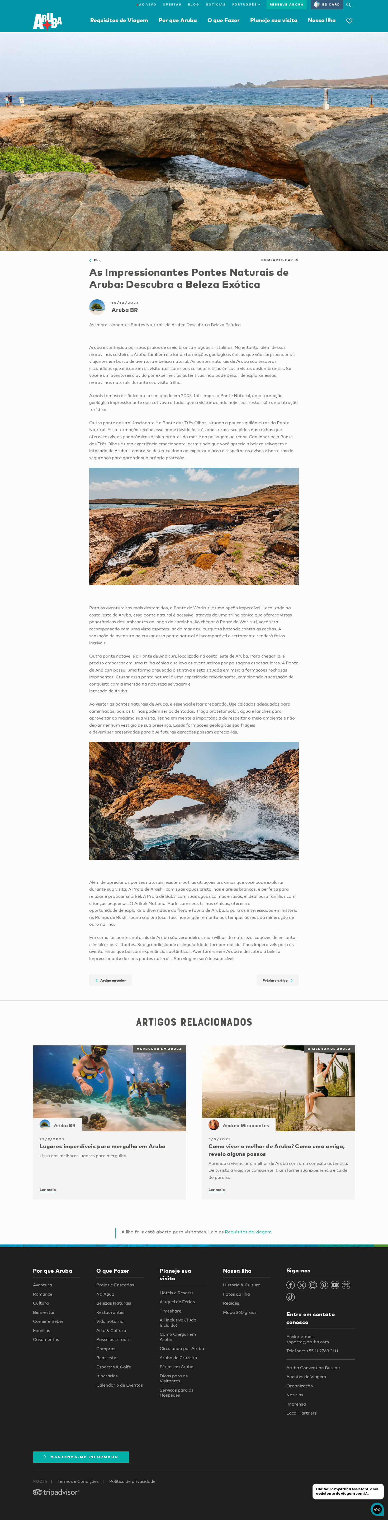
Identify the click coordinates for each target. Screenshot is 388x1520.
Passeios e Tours (113, 1339)
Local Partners (301, 1413)
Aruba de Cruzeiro (178, 1357)
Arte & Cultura (111, 1330)
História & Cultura (242, 1284)
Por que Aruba (178, 20)
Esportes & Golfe (113, 1366)
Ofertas (172, 4)
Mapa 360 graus (240, 1312)
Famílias (41, 1330)
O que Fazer (223, 20)
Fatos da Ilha (236, 1294)
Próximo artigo (276, 980)
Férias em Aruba (176, 1366)
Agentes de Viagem (306, 1376)
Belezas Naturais (113, 1303)
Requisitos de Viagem (119, 20)
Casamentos (46, 1339)
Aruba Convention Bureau (313, 1367)
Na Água (105, 1294)
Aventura (42, 1284)
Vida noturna (110, 1321)
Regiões (231, 1303)
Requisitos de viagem (248, 1231)
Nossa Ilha (322, 20)
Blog (194, 4)
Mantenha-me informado (84, 1457)
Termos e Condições (78, 1481)
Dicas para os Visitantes (174, 1378)
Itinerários (107, 1375)
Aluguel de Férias (177, 1301)
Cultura (41, 1303)
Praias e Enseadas (115, 1284)
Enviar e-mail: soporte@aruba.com (307, 1339)
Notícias (216, 4)
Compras (105, 1348)
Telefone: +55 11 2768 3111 (312, 1350)
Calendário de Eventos (119, 1385)
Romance (42, 1294)
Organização (299, 1385)
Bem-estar (44, 1312)
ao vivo (146, 4)
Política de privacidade (132, 1481)
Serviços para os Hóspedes (176, 1393)
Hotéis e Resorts (176, 1292)
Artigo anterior (112, 980)
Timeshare (170, 1311)
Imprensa (296, 1404)
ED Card (331, 4)
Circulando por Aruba (182, 1348)
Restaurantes (110, 1312)
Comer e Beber (48, 1321)
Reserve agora (287, 4)
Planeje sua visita (273, 20)
